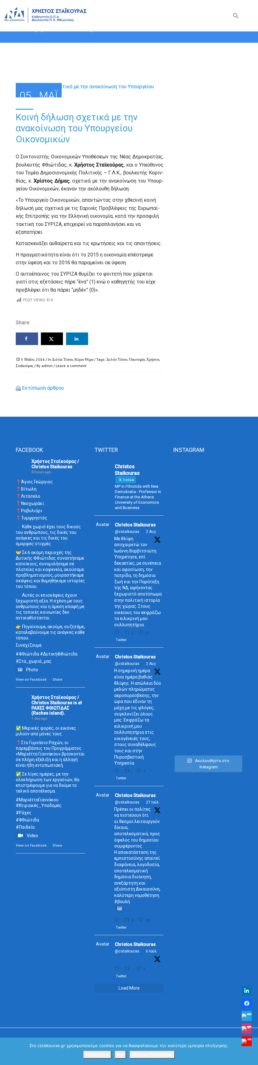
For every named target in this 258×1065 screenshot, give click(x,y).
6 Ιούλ (151, 951)
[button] (236, 17)
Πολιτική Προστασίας (152, 1054)
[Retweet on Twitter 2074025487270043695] (128, 968)
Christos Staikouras (135, 524)
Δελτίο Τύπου (116, 359)
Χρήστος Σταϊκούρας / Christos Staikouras (55, 464)
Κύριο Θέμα (84, 359)
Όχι (120, 1054)
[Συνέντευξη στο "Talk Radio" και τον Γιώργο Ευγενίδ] (231, 498)
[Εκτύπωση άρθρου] (18, 388)
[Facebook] (247, 1003)
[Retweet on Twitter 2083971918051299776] (128, 771)
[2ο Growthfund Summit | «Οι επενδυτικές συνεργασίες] (207, 538)
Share (57, 680)
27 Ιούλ (152, 802)
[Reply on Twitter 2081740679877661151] (118, 920)
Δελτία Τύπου (62, 359)
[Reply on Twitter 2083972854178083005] (118, 632)
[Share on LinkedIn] (77, 338)
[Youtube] (247, 1041)
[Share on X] (52, 338)
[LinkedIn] (247, 991)
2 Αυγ (151, 532)
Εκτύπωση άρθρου (43, 388)
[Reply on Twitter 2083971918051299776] (118, 771)
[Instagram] (247, 1029)
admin (47, 365)
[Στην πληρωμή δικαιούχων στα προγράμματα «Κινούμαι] (183, 606)
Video (32, 835)
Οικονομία (137, 359)
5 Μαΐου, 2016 (33, 359)
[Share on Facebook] (27, 338)
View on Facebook (31, 680)
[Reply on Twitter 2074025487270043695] (118, 968)
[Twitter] (247, 1016)
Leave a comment (71, 365)
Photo (32, 669)
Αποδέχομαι (97, 1054)
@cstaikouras (127, 532)
